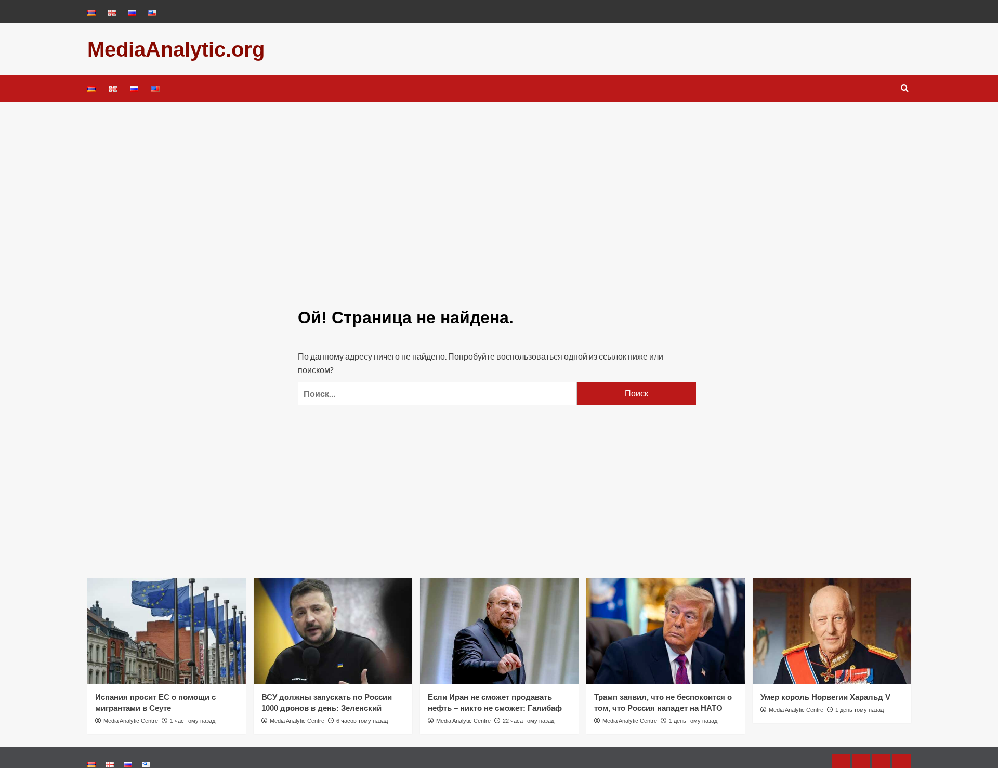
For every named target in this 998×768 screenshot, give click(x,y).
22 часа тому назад (528, 721)
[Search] (904, 89)
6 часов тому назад (362, 721)
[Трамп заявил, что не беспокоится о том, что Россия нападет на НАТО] (665, 631)
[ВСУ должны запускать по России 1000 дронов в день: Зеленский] (333, 631)
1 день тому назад (693, 721)
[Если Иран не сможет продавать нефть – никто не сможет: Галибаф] (499, 631)
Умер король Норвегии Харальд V (825, 697)
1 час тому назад (192, 721)
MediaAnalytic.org (176, 49)
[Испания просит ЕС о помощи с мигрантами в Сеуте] (166, 631)
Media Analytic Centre (130, 721)
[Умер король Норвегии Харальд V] (832, 631)
